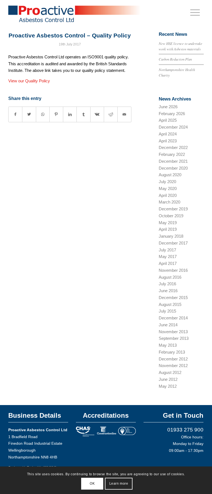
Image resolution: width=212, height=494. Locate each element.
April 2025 (168, 120)
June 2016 (168, 290)
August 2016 (170, 277)
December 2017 (173, 243)
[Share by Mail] (124, 114)
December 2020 (173, 168)
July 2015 (167, 311)
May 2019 (168, 222)
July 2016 (167, 283)
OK (92, 483)
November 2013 (173, 331)
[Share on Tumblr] (83, 114)
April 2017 (168, 263)
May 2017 (168, 256)
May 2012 (168, 386)
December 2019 (173, 209)
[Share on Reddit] (110, 114)
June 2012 (168, 379)
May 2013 (168, 345)
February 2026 (172, 113)
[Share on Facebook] (15, 114)
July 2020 (167, 181)
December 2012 (173, 359)
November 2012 (173, 365)
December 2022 (173, 147)
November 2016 (173, 270)
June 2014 (168, 324)
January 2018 (171, 236)
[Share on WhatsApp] (42, 114)
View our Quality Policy (29, 80)
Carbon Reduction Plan (175, 59)
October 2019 (171, 215)
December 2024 (173, 127)
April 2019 (168, 229)
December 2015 (173, 297)
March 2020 (169, 202)
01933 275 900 (185, 430)
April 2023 (168, 141)
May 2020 (168, 188)
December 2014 (173, 318)
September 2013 (174, 338)
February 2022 (172, 154)
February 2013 (172, 352)
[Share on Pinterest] (56, 114)
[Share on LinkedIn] (69, 114)
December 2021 (173, 161)
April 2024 (168, 134)
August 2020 (170, 174)
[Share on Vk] (97, 114)
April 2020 (168, 195)
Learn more (118, 483)
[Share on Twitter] (29, 114)
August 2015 (170, 304)
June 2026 (168, 106)
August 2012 (170, 372)
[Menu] (195, 12)
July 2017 (167, 250)
